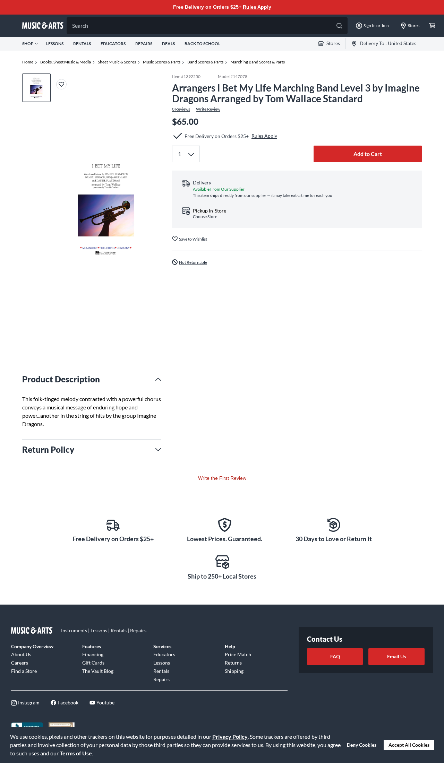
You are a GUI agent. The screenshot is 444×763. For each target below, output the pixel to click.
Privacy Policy (230, 736)
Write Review (208, 108)
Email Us (396, 656)
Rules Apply (257, 7)
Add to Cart (367, 153)
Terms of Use (76, 753)
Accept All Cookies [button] (408, 745)
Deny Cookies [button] (361, 745)
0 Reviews (181, 108)
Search (80, 25)
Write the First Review (222, 478)
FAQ (335, 656)
